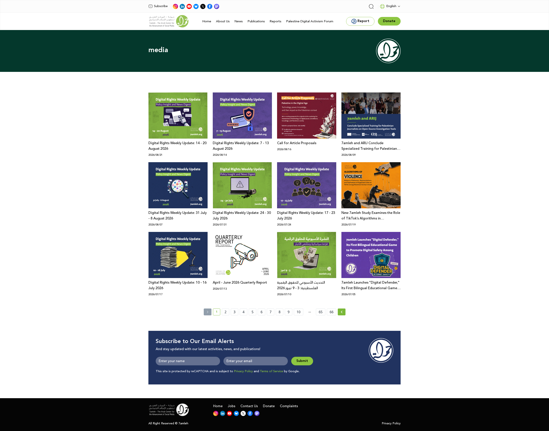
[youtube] (189, 6)
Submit (302, 361)
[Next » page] (341, 312)
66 (331, 312)
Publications (256, 21)
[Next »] (341, 312)
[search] (371, 6)
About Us (223, 21)
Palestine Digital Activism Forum (309, 21)
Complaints (289, 406)
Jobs (231, 406)
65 (321, 312)
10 (298, 312)
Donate (269, 406)
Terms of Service (271, 371)
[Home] (168, 21)
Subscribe (161, 6)
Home (206, 21)
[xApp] (202, 6)
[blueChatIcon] (196, 6)
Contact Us (249, 406)
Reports (275, 21)
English (391, 6)
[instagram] (175, 6)
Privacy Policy (243, 371)
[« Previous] (207, 312)
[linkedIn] (182, 6)
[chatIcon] (216, 6)
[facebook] (209, 6)
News (238, 21)
